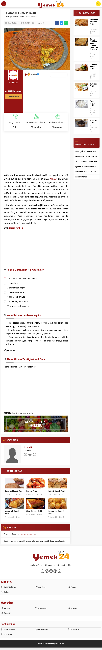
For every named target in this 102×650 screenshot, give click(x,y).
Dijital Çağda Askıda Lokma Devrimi (86, 151)
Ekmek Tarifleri (19, 17)
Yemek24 (33, 74)
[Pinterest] (55, 571)
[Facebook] (42, 571)
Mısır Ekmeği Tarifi (34, 511)
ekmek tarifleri (16, 413)
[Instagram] (59, 571)
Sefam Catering (81, 177)
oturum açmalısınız (28, 534)
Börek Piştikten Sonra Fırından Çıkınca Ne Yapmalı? (94, 44)
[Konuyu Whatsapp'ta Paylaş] (66, 23)
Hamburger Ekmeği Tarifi (56, 512)
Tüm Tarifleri (13, 96)
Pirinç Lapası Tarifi (92, 103)
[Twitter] (47, 571)
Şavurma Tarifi (93, 85)
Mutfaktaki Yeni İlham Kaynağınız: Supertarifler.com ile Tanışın (86, 172)
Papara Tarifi (31, 491)
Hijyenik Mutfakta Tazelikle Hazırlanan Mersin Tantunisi (86, 167)
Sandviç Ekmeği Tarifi (14, 491)
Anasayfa (9, 17)
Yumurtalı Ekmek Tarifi (12, 512)
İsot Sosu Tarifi (93, 121)
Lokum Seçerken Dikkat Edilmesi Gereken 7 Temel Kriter (86, 162)
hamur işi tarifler (27, 413)
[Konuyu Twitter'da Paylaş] (61, 23)
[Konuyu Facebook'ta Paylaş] (57, 23)
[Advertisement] (36, 151)
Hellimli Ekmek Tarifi (56, 491)
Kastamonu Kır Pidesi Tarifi (94, 22)
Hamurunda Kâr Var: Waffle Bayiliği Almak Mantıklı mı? (86, 156)
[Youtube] (51, 571)
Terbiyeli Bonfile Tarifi (93, 67)
